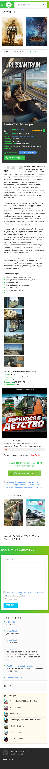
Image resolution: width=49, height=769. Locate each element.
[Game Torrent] (9, 5)
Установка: (12, 449)
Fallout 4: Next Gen (17, 726)
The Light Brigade (14, 677)
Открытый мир (32, 482)
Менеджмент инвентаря (32, 487)
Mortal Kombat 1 (16, 732)
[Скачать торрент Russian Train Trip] (24, 473)
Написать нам (8, 759)
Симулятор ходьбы (20, 485)
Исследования (20, 482)
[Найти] (44, 5)
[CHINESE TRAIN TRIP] (13, 512)
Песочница (8, 485)
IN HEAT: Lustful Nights (18, 738)
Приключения (16, 136)
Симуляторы (28, 136)
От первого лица (35, 485)
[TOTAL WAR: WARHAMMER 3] (36, 31)
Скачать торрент (16, 158)
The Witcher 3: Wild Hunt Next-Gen (23, 701)
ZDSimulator (11, 622)
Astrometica (11, 649)
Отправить (10, 605)
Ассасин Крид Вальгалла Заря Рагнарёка (25, 720)
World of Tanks (15, 707)
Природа (18, 487)
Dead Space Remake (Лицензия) (20, 666)
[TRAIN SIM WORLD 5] (35, 512)
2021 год (20, 130)
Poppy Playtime (12, 631)
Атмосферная (9, 487)
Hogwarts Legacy (16, 713)
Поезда (11, 482)
